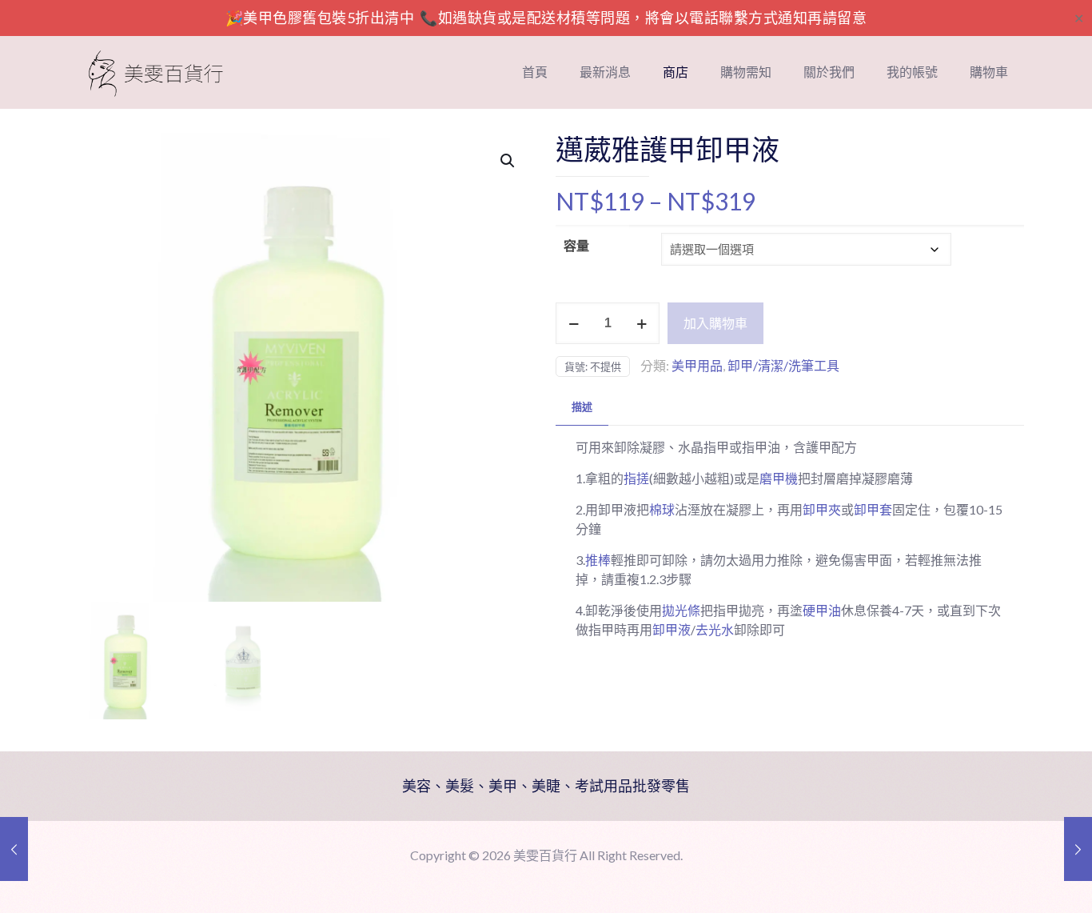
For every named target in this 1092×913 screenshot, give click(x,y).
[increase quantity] (642, 323)
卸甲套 (873, 509)
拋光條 (681, 610)
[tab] (582, 407)
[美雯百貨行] (156, 72)
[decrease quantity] (574, 323)
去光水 (714, 629)
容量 (576, 245)
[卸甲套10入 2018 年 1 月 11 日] (1078, 849)
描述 (582, 406)
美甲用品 (697, 365)
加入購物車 (715, 322)
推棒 (598, 559)
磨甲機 (778, 478)
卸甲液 (671, 629)
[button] (508, 161)
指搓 (636, 478)
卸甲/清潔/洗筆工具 (783, 365)
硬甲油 (822, 610)
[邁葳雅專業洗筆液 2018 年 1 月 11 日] (14, 849)
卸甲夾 (822, 509)
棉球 (662, 509)
